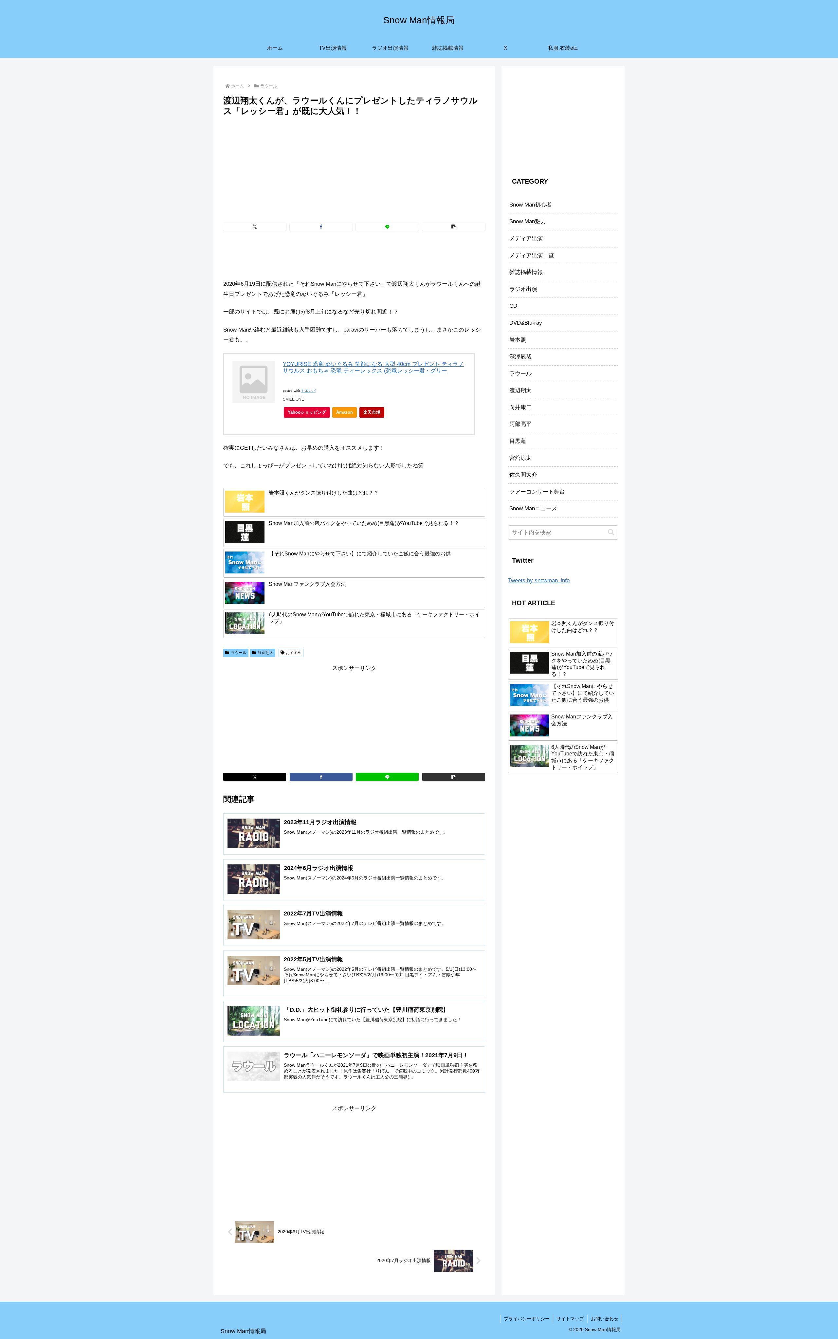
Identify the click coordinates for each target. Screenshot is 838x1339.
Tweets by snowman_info (539, 580)
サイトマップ (570, 1318)
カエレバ (308, 390)
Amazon (344, 412)
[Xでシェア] (254, 227)
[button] (453, 227)
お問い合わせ (604, 1318)
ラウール (238, 652)
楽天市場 (371, 412)
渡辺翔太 (265, 652)
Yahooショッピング (307, 412)
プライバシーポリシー (527, 1318)
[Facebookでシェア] (321, 227)
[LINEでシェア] (387, 227)
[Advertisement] (354, 167)
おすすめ (293, 652)
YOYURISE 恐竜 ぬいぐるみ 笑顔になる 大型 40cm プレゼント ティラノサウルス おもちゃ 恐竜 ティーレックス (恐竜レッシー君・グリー (373, 367)
